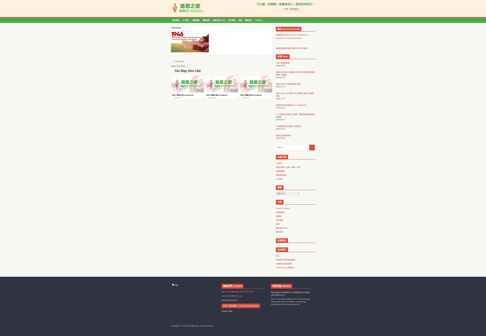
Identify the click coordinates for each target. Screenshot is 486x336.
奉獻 (240, 20)
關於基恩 (175, 20)
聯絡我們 (248, 20)
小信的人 (279, 163)
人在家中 (279, 179)
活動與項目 (280, 212)
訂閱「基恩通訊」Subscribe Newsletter (241, 306)
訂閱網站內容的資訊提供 (285, 260)
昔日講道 (231, 20)
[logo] (175, 285)
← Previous (178, 61)
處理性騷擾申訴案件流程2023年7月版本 (292, 48)
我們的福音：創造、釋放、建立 (288, 167)
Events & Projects (283, 208)
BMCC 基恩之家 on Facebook (182, 95)
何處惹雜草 (280, 171)
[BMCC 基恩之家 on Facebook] (187, 77)
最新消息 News (219, 20)
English (258, 20)
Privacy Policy (227, 311)
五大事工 (186, 20)
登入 (277, 256)
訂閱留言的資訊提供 (284, 264)
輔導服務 (196, 20)
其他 (277, 224)
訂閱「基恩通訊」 (292, 9)
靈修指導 (206, 20)
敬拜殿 (278, 216)
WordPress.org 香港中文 (285, 268)
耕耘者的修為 (281, 175)
